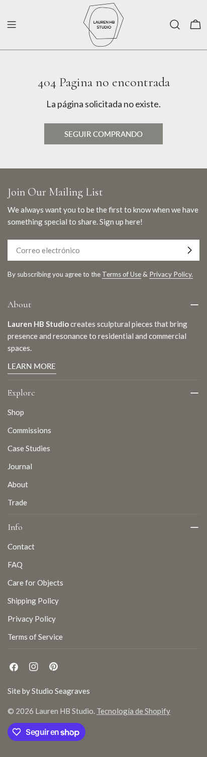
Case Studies (29, 448)
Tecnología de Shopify (133, 710)
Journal (20, 466)
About (18, 484)
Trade (17, 502)
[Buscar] (175, 25)
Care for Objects (35, 582)
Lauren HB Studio (64, 710)
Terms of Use (121, 274)
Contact (21, 546)
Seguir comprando (103, 133)
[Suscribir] (189, 250)
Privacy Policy (32, 618)
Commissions (29, 430)
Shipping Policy (33, 600)
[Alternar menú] (12, 25)
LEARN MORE (32, 365)
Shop (16, 412)
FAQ (15, 564)
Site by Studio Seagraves (49, 690)
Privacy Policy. (171, 274)
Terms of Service (35, 636)
